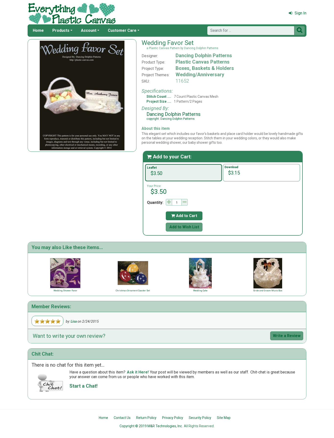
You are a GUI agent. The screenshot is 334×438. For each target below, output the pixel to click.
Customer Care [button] (122, 30)
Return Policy (146, 418)
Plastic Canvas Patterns (203, 62)
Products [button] (60, 30)
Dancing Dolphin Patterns (204, 55)
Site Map (224, 418)
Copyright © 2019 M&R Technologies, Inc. (151, 426)
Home (38, 30)
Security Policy (200, 418)
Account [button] (88, 30)
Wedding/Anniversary (200, 74)
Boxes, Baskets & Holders (205, 68)
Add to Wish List (184, 227)
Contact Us (122, 418)
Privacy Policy (172, 418)
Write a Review (287, 335)
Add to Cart (184, 215)
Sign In (300, 13)
